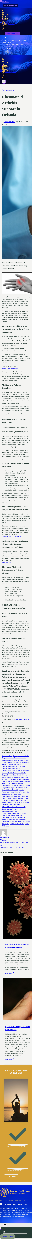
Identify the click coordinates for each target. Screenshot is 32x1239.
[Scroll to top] (1, 1225)
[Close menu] (0, 1228)
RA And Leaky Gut (12, 804)
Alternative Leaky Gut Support (11, 756)
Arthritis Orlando (14, 762)
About (7, 51)
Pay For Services (10, 5)
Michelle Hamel (9, 122)
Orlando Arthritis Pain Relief (15, 796)
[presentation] (17, 897)
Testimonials (9, 53)
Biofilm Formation (15, 773)
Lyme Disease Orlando (14, 785)
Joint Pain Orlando (17, 781)
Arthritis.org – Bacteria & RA (10, 368)
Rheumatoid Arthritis (8, 90)
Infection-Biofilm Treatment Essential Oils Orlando (14, 841)
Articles (8, 48)
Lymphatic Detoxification (14, 44)
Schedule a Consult (12, 33)
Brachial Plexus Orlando (14, 775)
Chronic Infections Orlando (16, 777)
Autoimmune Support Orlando (16, 770)
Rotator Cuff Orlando (13, 817)
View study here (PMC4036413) (11, 536)
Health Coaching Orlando (14, 779)
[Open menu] (4, 82)
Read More (9, 973)
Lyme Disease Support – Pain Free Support (12, 846)
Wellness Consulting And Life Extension (15, 41)
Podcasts (8, 46)
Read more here (6, 562)
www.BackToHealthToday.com (20, 719)
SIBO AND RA (11, 821)
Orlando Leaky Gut (17, 798)
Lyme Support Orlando (13, 788)
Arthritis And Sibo (17, 760)
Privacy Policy (22, 1200)
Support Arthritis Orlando (13, 824)
